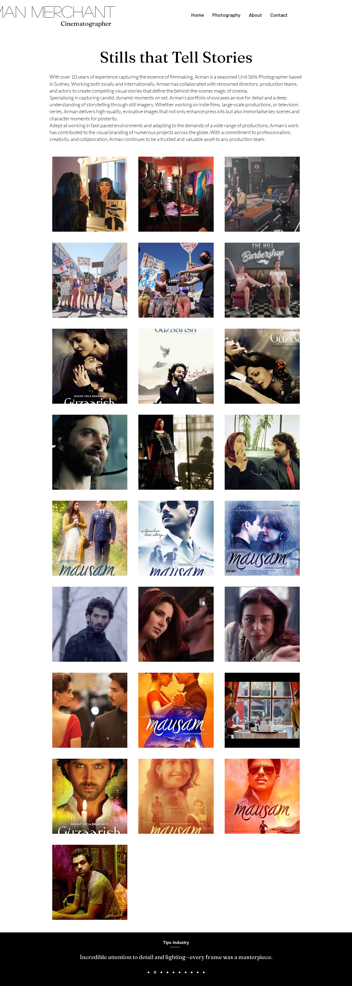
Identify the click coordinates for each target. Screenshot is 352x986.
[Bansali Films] (148, 972)
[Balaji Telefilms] (167, 972)
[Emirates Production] (185, 972)
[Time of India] (161, 972)
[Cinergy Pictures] (173, 972)
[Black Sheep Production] (192, 972)
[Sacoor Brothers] (198, 972)
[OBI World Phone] (179, 972)
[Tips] (154, 972)
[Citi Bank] (204, 972)
